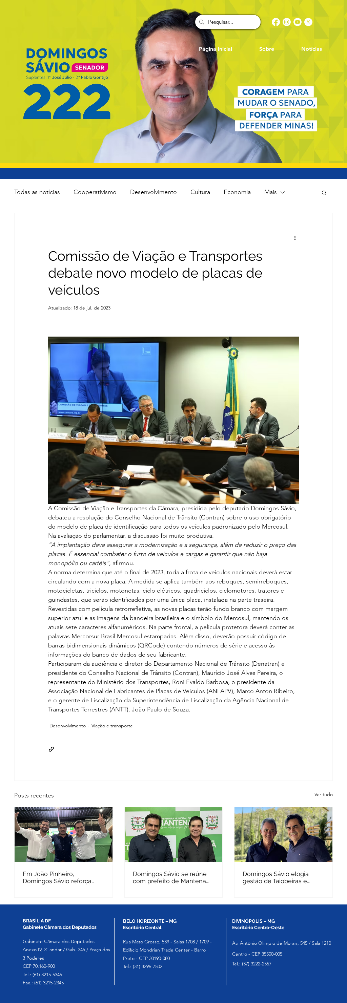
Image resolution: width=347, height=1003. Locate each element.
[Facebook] (276, 22)
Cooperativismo (95, 192)
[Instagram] (287, 22)
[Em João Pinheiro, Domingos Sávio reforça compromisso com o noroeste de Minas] (64, 834)
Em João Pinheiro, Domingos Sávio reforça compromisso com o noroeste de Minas (57, 877)
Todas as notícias (37, 192)
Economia (237, 192)
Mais (270, 192)
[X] (308, 22)
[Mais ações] (295, 237)
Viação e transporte (112, 726)
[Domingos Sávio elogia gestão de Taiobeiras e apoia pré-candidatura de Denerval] (283, 834)
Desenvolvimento (153, 192)
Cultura (200, 192)
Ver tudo (323, 794)
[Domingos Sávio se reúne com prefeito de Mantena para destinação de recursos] (174, 834)
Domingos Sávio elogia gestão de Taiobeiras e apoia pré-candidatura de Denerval (279, 877)
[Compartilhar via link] (51, 749)
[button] (324, 192)
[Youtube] (297, 22)
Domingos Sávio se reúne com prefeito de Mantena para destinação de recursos (173, 877)
